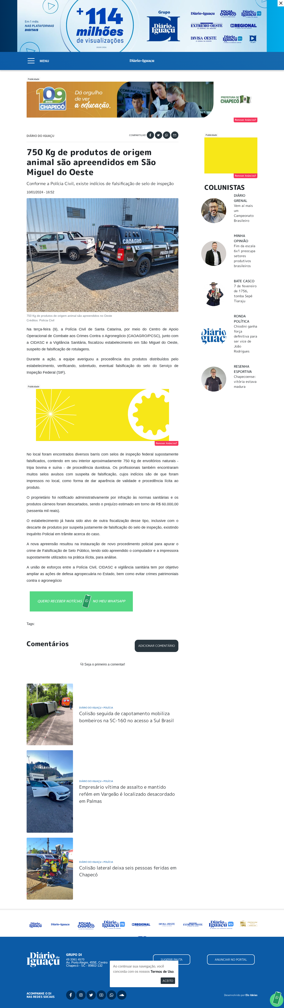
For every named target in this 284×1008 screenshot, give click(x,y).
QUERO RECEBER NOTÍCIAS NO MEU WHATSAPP (81, 601)
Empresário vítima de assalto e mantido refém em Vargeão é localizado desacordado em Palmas (127, 794)
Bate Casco (244, 281)
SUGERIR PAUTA (172, 959)
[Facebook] (150, 135)
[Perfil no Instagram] (81, 995)
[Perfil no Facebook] (70, 995)
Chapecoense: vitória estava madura (245, 381)
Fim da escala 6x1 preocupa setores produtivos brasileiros (244, 256)
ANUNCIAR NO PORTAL (231, 959)
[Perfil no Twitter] (91, 995)
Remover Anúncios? (245, 120)
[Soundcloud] (121, 995)
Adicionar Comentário (156, 646)
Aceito (168, 981)
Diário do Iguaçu (40, 136)
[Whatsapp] (166, 135)
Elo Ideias (251, 995)
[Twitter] (158, 135)
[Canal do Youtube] (101, 995)
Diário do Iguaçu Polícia (96, 707)
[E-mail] (174, 135)
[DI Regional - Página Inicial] (35, 924)
